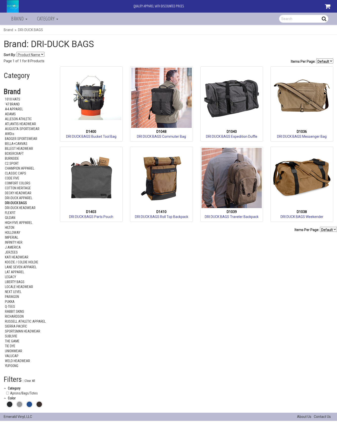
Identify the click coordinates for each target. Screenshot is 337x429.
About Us (304, 417)
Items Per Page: (303, 61)
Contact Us (322, 417)
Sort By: (10, 55)
